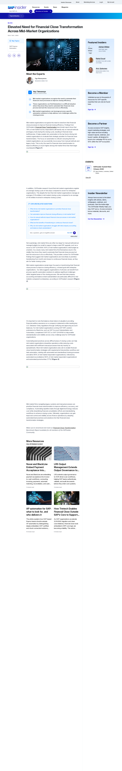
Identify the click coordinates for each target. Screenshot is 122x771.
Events (46, 7)
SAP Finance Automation (13, 47)
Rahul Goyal (100, 59)
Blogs (10, 23)
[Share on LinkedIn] (9, 55)
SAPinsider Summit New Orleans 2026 (102, 168)
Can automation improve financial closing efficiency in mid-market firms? (52, 214)
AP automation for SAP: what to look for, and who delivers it (38, 511)
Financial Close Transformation (46, 127)
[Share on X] (14, 55)
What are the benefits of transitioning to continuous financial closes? (51, 222)
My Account (111, 2)
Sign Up (91, 109)
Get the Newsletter (95, 219)
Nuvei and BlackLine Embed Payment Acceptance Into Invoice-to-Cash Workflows (37, 467)
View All (88, 177)
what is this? (74, 236)
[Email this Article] (18, 55)
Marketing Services (89, 2)
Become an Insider (42, 11)
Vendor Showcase (66, 2)
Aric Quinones (101, 68)
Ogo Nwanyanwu (41, 78)
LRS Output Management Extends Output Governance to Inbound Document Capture (65, 467)
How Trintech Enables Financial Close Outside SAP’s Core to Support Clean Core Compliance (66, 511)
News (55, 7)
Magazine (65, 7)
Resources (36, 7)
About (77, 2)
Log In (101, 2)
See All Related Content (34, 444)
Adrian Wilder (104, 47)
